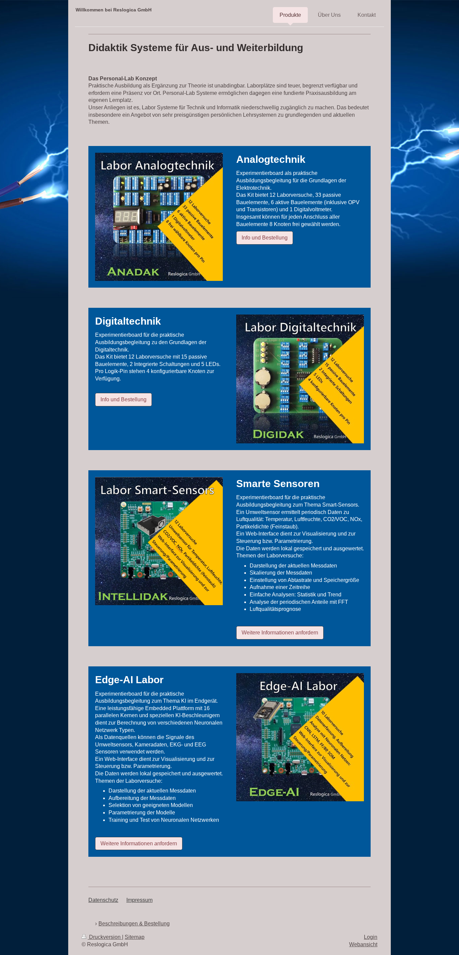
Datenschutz (103, 900)
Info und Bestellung (265, 238)
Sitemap (134, 937)
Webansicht (363, 944)
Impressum (139, 900)
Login (370, 937)
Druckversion (105, 937)
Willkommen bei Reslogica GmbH (114, 9)
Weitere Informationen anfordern (280, 632)
